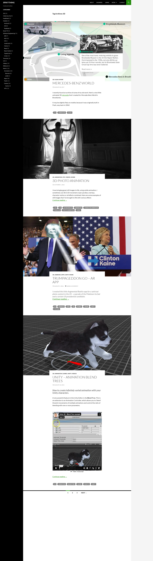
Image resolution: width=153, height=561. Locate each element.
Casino (7, 86)
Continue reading (59, 200)
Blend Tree (71, 484)
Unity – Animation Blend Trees (74, 379)
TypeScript (7, 53)
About (92, 2)
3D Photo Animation (70, 181)
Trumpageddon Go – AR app (73, 280)
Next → (84, 493)
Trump (86, 306)
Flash (57, 79)
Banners (7, 73)
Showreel (99, 2)
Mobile (5, 21)
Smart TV (5, 31)
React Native (7, 51)
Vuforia (56, 309)
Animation (62, 112)
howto (86, 484)
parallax (57, 210)
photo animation (68, 210)
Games (107, 2)
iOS (5, 26)
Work (113, 2)
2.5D (55, 207)
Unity (67, 275)
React (5, 48)
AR (73, 306)
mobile (79, 306)
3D (53, 79)
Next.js (6, 46)
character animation (91, 207)
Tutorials (5, 58)
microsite (65, 95)
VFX (64, 177)
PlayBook (6, 28)
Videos (68, 177)
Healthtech (6, 18)
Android (58, 275)
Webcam (5, 66)
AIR (5, 36)
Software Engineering (9, 33)
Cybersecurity (7, 16)
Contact (122, 2)
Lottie (6, 76)
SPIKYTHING (9, 2)
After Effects (68, 207)
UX (4, 61)
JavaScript (7, 43)
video (78, 210)
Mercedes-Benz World (73, 83)
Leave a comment (72, 286)
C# (5, 41)
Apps (63, 275)
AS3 (5, 38)
